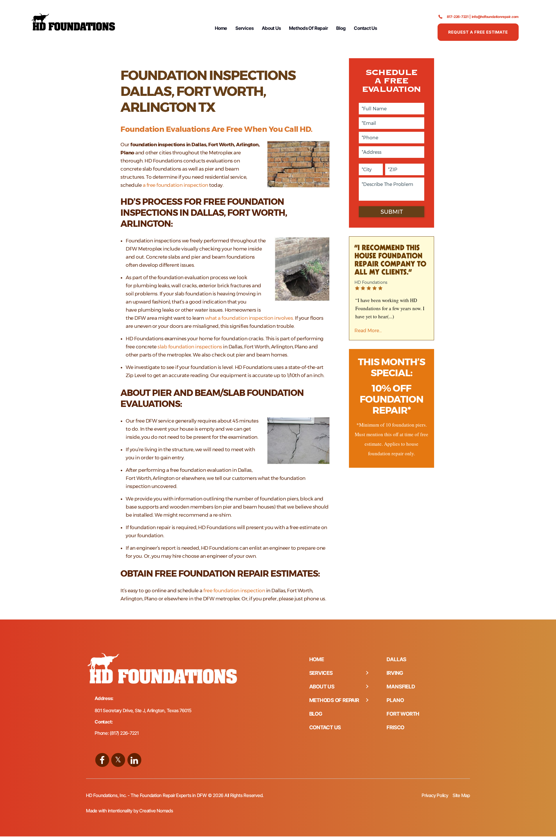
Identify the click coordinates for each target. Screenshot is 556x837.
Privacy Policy (435, 795)
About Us (271, 28)
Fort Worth (403, 714)
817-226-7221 (458, 16)
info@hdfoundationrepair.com (495, 16)
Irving (395, 673)
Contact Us (365, 28)
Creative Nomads (156, 811)
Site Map (461, 795)
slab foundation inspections (190, 347)
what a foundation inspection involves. (249, 318)
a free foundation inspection (175, 185)
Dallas (396, 659)
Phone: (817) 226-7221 (117, 733)
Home (221, 28)
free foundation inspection (234, 590)
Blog (340, 28)
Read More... (368, 330)
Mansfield (401, 687)
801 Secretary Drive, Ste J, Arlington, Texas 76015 (143, 710)
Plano (395, 700)
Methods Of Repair (308, 28)
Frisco (395, 727)
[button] (367, 673)
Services (244, 28)
